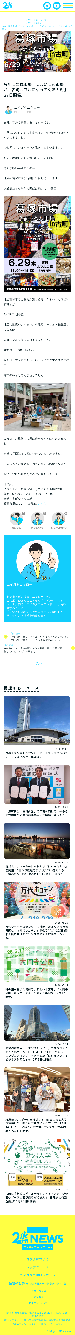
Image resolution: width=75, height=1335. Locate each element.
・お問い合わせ (37, 1290)
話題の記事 (35, 1283)
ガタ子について (37, 1259)
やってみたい (38, 520)
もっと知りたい (59, 520)
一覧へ (37, 663)
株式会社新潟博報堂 (45, 1320)
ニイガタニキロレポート (37, 1275)
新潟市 (27, 1320)
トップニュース (37, 1267)
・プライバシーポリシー (37, 1302)
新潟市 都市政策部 (16, 1312)
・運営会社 (37, 1296)
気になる (18, 520)
